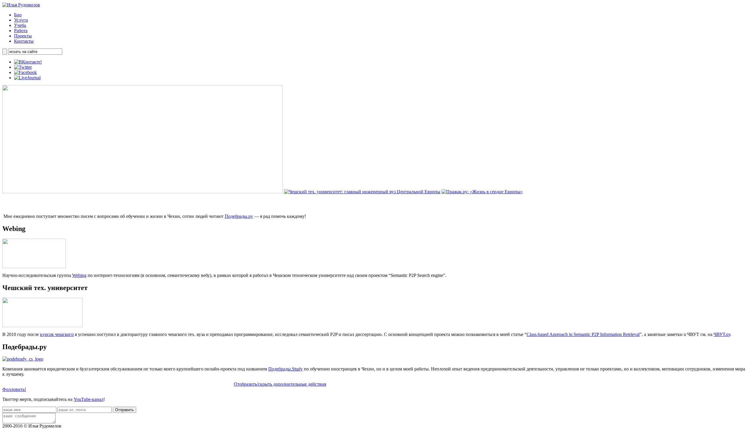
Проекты (23, 35)
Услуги (21, 20)
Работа (20, 30)
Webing (79, 275)
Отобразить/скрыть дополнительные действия (280, 384)
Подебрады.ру (239, 216)
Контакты (24, 41)
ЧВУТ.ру (722, 334)
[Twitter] (23, 67)
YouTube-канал (88, 399)
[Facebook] (25, 72)
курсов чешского (57, 334)
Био (18, 14)
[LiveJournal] (27, 77)
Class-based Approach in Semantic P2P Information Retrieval (583, 334)
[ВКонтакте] (28, 61)
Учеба (20, 25)
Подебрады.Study (285, 368)
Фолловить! (14, 389)
